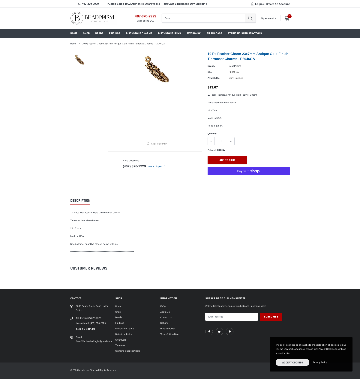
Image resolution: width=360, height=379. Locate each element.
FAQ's (163, 306)
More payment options (249, 180)
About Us (165, 312)
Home (73, 33)
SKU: (210, 72)
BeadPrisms (235, 66)
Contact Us (166, 317)
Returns (164, 323)
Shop (86, 33)
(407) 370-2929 (134, 166)
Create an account (278, 4)
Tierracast (214, 33)
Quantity (212, 133)
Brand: (211, 66)
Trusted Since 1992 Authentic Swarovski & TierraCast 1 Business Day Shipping (156, 3)
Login (259, 4)
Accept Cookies (292, 363)
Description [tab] (80, 200)
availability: (214, 78)
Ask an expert (85, 329)
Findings (114, 33)
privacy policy (320, 362)
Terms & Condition (169, 334)
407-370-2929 (90, 3)
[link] (209, 331)
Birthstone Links (169, 33)
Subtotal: (212, 150)
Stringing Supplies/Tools (245, 33)
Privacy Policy (167, 328)
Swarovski (194, 33)
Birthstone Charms (139, 33)
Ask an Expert (155, 166)
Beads (99, 33)
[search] (250, 18)
